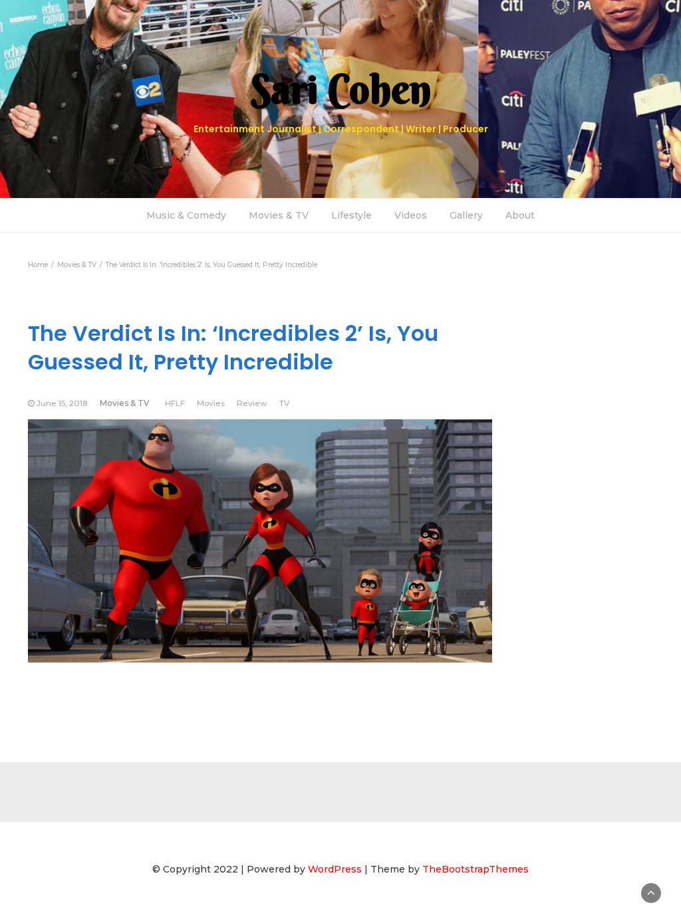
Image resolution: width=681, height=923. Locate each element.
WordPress (335, 869)
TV (284, 403)
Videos (410, 215)
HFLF (175, 403)
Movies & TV (279, 215)
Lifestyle (351, 215)
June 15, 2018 (62, 403)
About (520, 215)
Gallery (466, 215)
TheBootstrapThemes (475, 869)
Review (252, 403)
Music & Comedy (186, 215)
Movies (211, 403)
